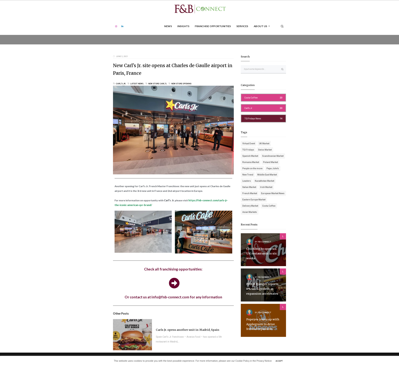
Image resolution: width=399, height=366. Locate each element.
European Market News (272, 193)
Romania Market (250, 162)
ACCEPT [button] (279, 361)
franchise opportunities (213, 26)
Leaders (246, 181)
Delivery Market (250, 206)
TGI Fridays (248, 149)
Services (242, 26)
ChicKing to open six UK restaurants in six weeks (261, 253)
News (168, 26)
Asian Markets (249, 212)
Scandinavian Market (273, 156)
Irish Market (266, 187)
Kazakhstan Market (264, 181)
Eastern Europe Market (253, 199)
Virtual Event (248, 143)
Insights (183, 26)
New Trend (247, 174)
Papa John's (273, 168)
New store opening (181, 83)
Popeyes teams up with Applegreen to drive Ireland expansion (262, 324)
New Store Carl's (157, 83)
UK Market (264, 143)
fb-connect (264, 242)
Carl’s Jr (120, 83)
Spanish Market (250, 156)
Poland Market (270, 162)
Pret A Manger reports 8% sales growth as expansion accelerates (262, 288)
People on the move (252, 168)
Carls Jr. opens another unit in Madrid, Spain (187, 330)
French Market (249, 193)
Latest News (136, 83)
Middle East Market (267, 174)
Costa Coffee (268, 206)
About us (260, 26)
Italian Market (249, 187)
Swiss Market (265, 149)
